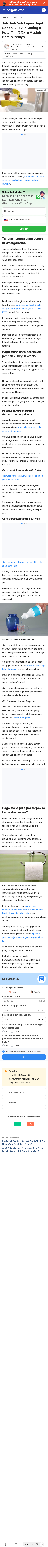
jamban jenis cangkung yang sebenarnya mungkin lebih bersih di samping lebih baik (22, 910)
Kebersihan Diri (20, 17)
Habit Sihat (6, 17)
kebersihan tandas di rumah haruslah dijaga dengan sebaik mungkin (23, 180)
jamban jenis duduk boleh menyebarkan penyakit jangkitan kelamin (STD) (22, 309)
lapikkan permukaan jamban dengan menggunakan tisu (22, 937)
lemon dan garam (22, 717)
